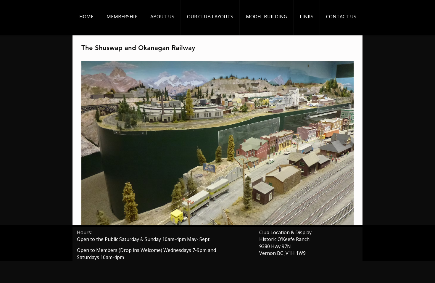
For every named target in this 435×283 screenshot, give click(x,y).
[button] (217, 143)
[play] (339, 220)
